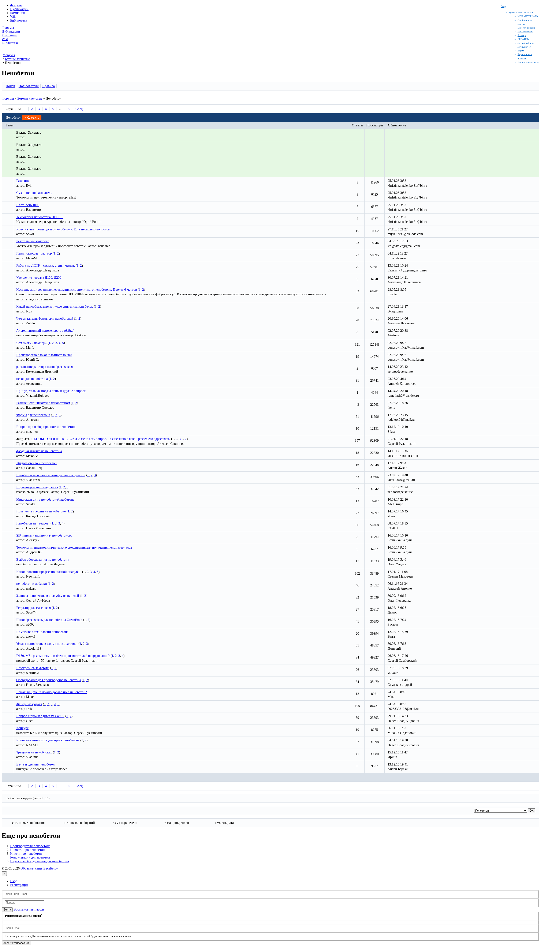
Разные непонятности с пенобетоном (43, 403)
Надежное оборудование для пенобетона (39, 861)
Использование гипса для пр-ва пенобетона (47, 740)
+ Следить (32, 117)
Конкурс (22, 728)
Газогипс (22, 180)
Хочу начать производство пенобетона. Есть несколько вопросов (63, 229)
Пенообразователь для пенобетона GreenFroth (49, 620)
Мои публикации (526, 27)
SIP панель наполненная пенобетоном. (44, 535)
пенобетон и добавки (31, 583)
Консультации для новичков (30, 857)
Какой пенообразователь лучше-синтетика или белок (54, 306)
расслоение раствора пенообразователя (44, 366)
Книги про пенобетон (26, 853)
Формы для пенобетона (33, 415)
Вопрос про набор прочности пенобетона (46, 427)
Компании (17, 13)
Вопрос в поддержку (528, 62)
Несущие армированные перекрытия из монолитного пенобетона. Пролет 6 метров (76, 289)
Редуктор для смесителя (33, 607)
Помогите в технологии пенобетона (42, 632)
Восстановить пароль (29, 909)
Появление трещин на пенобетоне (41, 511)
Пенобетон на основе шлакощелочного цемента (50, 475)
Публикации (19, 9)
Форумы (16, 5)
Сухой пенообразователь (34, 192)
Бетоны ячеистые (29, 98)
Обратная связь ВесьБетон (39, 868)
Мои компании (525, 31)
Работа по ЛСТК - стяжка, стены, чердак (45, 265)
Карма (521, 50)
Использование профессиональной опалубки (48, 572)
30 (68, 109)
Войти (7, 909)
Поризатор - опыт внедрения (37, 487)
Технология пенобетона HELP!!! (39, 217)
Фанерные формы (29, 704)
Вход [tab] (13, 881)
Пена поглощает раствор (34, 253)
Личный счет (524, 46)
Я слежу (522, 35)
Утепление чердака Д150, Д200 (38, 277)
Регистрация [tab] (19, 885)
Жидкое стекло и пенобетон (36, 463)
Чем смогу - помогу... (31, 343)
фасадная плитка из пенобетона (39, 451)
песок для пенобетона (32, 379)
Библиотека (18, 20)
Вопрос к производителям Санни (40, 716)
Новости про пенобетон (27, 850)
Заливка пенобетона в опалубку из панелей (47, 595)
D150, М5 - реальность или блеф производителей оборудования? (63, 655)
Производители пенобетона (30, 846)
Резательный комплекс (32, 241)
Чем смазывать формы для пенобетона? (44, 318)
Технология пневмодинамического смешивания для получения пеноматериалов (74, 547)
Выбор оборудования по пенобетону (42, 559)
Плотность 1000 (27, 205)
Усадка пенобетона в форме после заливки (47, 643)
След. (79, 109)
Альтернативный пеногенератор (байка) (45, 330)
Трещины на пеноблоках (34, 752)
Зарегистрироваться (16, 943)
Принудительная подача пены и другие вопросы (51, 391)
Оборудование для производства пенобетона (48, 680)
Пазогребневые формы (32, 668)
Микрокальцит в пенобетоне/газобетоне (45, 499)
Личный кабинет (526, 43)
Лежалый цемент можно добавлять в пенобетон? (51, 692)
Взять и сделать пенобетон (35, 764)
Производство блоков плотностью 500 (44, 355)
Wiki (13, 16)
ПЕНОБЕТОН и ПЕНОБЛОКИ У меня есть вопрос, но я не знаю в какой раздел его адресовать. (100, 439)
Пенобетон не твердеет (33, 523)
